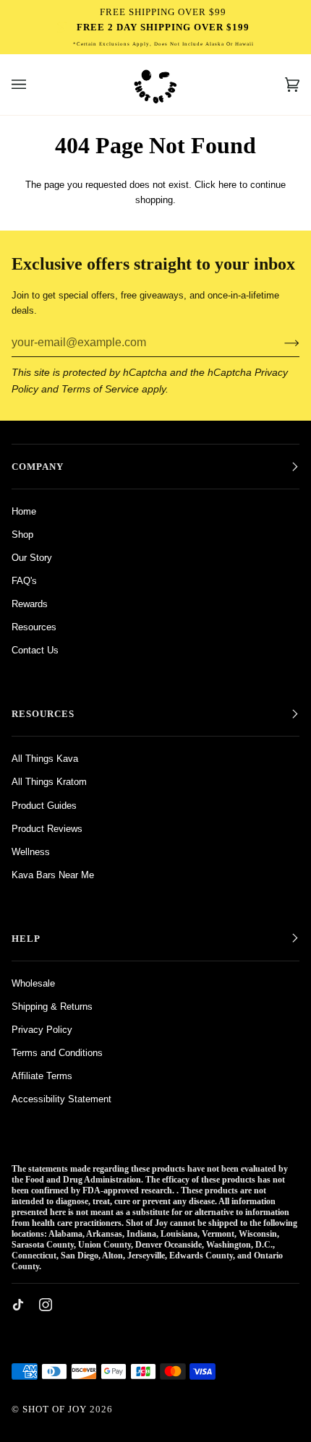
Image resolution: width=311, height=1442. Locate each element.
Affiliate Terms (42, 1075)
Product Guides (44, 805)
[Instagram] (45, 1304)
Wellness (31, 851)
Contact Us (35, 650)
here (227, 184)
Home (24, 511)
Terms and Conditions (57, 1052)
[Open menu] (33, 84)
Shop (22, 534)
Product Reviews (47, 828)
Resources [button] (43, 713)
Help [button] (26, 938)
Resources (34, 627)
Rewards (30, 603)
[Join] (280, 342)
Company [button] (38, 466)
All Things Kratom (49, 781)
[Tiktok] (18, 1304)
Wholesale (33, 983)
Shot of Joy (56, 1409)
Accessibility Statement (61, 1099)
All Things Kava (45, 758)
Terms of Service (100, 389)
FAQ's (24, 580)
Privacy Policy (42, 1029)
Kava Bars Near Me (53, 875)
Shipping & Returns (52, 1006)
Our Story (32, 557)
